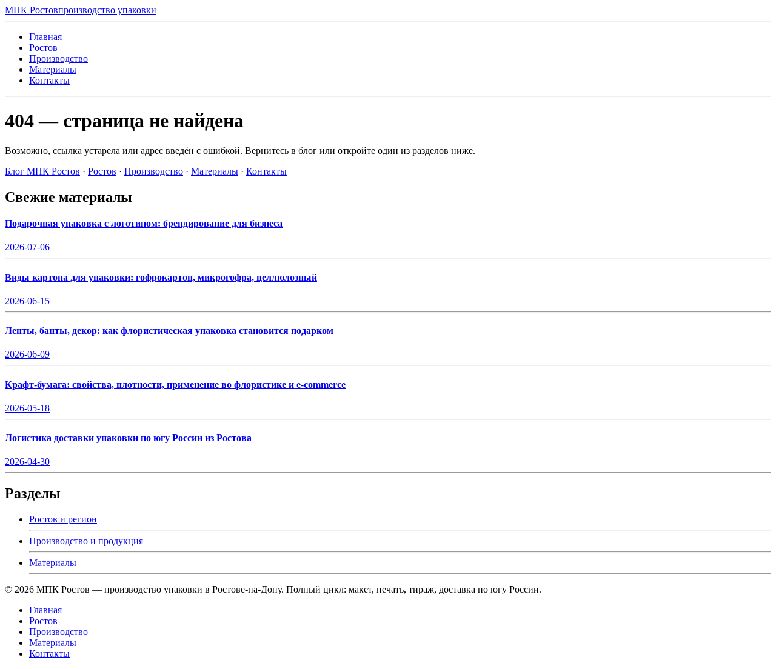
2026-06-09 (27, 354)
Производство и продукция (86, 541)
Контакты (49, 80)
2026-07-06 (27, 247)
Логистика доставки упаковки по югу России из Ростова (128, 438)
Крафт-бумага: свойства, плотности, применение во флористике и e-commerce (175, 384)
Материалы (52, 69)
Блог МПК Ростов (42, 171)
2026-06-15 (27, 301)
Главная (45, 37)
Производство (58, 58)
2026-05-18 (27, 408)
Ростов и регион (63, 519)
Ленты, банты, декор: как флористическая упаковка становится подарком (169, 330)
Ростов (43, 47)
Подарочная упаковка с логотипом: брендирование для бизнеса (144, 223)
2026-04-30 (27, 461)
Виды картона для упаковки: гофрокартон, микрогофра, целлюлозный (161, 277)
